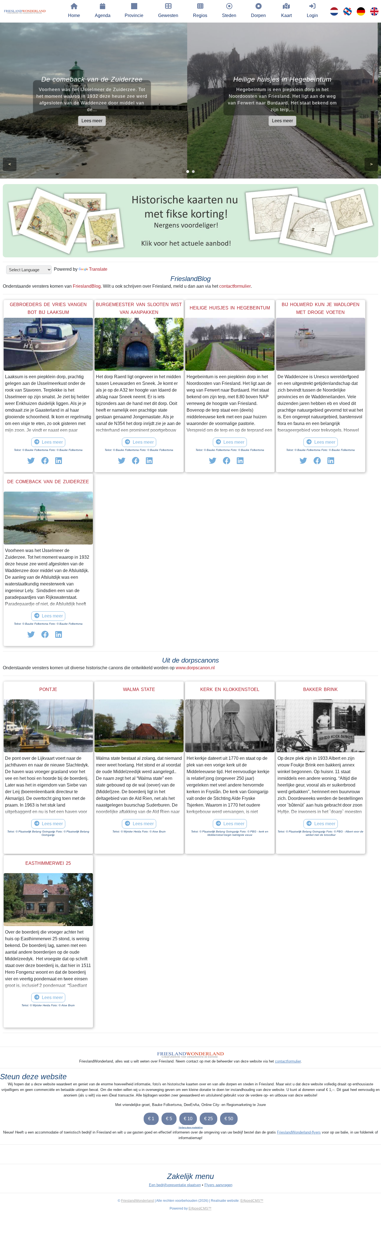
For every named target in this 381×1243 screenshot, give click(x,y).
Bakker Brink (320, 689)
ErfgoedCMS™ (251, 1201)
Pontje (48, 689)
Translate (98, 269)
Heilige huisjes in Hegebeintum (230, 308)
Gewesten (168, 15)
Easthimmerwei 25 (48, 863)
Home (74, 15)
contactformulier (235, 286)
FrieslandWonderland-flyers (299, 1132)
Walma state (139, 689)
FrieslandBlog (87, 286)
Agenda (102, 15)
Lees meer (95, 120)
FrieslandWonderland (137, 1201)
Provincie (134, 15)
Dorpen (258, 15)
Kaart (286, 15)
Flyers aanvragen (218, 1185)
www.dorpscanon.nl (195, 667)
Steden (229, 15)
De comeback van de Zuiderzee (48, 481)
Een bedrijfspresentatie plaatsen (175, 1185)
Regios (200, 15)
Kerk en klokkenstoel (229, 689)
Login (312, 15)
